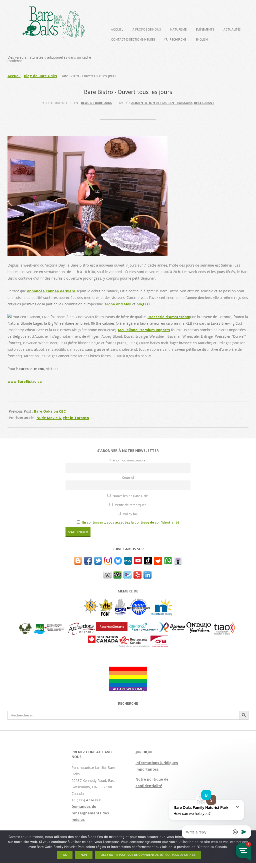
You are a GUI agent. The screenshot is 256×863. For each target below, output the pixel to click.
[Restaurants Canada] (134, 638)
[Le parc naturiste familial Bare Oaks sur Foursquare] (128, 574)
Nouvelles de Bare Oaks (130, 496)
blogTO (143, 304)
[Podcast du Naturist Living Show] (178, 559)
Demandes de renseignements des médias (90, 813)
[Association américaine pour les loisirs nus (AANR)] (138, 601)
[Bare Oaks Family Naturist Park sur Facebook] (88, 559)
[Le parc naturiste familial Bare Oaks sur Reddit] (158, 559)
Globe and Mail (118, 304)
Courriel (128, 477)
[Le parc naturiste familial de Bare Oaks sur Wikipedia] (108, 574)
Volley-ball (130, 514)
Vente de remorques (130, 505)
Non (84, 854)
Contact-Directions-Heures (133, 39)
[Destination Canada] (103, 638)
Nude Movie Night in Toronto (62, 417)
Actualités (232, 29)
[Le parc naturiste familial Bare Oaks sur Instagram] (108, 559)
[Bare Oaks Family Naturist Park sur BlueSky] (118, 559)
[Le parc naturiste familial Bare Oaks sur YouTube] (138, 559)
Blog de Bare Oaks (40, 75)
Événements (205, 29)
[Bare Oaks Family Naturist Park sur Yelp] (138, 574)
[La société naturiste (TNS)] (162, 601)
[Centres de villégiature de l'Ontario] (112, 625)
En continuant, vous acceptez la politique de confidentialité (130, 522)
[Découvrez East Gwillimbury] (143, 625)
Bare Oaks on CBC (50, 411)
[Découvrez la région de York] (172, 625)
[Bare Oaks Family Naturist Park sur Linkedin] (148, 574)
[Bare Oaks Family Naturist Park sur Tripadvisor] (118, 574)
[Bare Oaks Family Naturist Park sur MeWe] (128, 559)
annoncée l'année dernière (51, 291)
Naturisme (178, 29)
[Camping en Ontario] (25, 625)
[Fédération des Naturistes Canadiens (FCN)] (106, 601)
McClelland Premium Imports (144, 329)
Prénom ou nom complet (128, 460)
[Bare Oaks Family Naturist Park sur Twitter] (98, 559)
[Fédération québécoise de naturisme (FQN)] (120, 601)
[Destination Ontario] (198, 625)
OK (65, 854)
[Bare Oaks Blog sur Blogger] (78, 559)
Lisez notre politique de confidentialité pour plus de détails (148, 854)
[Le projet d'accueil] (128, 669)
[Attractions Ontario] (81, 625)
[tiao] (224, 625)
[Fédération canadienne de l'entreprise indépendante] (159, 638)
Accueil (117, 29)
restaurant (204, 103)
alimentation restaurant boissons (161, 103)
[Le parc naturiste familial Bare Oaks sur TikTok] (148, 559)
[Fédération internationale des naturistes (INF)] (90, 601)
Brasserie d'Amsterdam (169, 316)
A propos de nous (146, 29)
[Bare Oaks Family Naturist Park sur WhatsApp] (168, 559)
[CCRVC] (49, 625)
